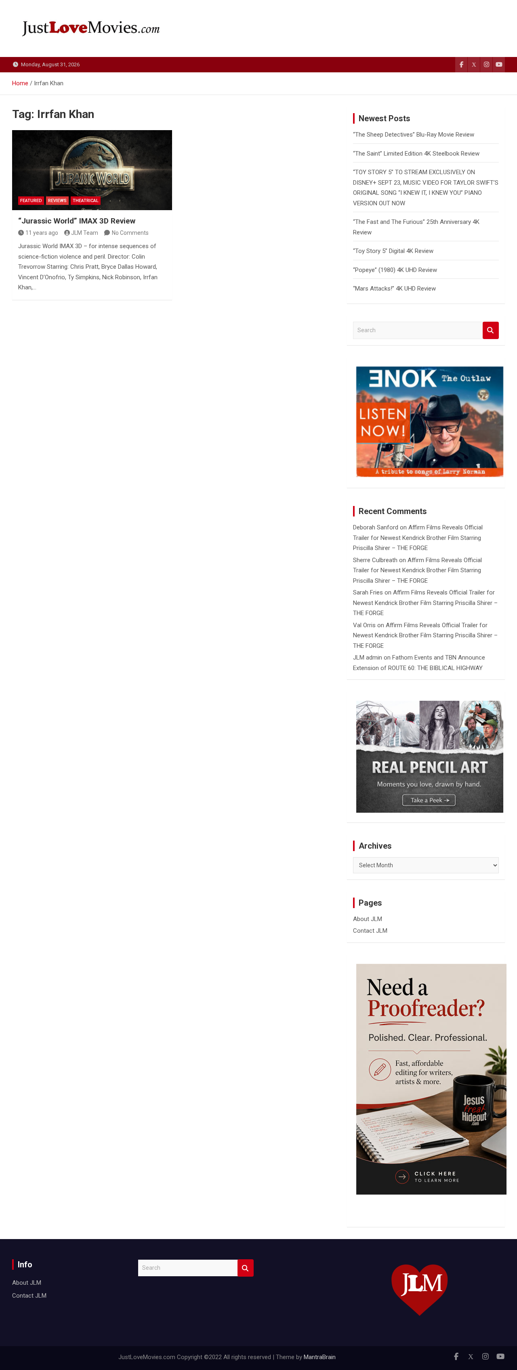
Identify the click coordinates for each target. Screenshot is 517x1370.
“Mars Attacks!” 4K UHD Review (394, 288)
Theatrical (86, 200)
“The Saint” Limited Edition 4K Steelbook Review (416, 153)
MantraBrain (320, 1357)
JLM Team (84, 233)
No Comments (130, 233)
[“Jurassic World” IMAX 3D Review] (92, 170)
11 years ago (41, 233)
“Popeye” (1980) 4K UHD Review (395, 270)
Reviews (57, 200)
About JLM (367, 919)
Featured (31, 200)
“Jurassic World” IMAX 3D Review (76, 221)
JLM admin (367, 657)
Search (491, 330)
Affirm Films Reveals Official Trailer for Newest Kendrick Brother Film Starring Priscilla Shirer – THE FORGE (418, 538)
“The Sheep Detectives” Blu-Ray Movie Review (413, 134)
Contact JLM (370, 930)
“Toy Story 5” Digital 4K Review (393, 251)
